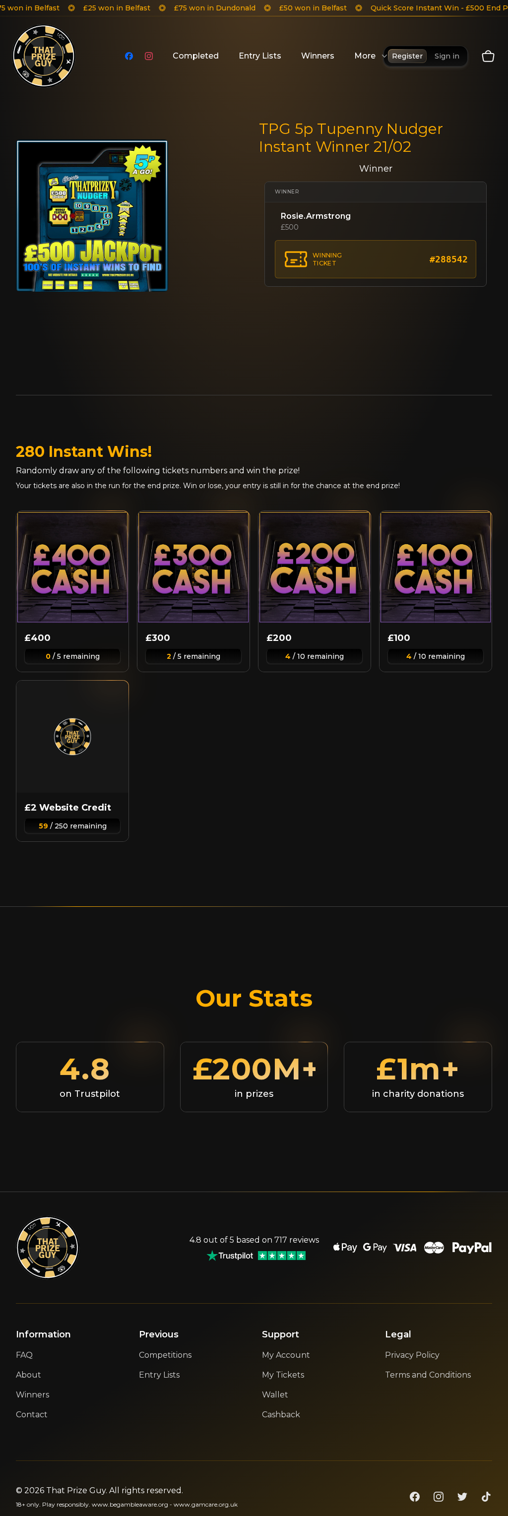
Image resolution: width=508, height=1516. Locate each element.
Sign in (447, 56)
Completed (196, 56)
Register (407, 56)
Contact (32, 1414)
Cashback (281, 1414)
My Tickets (283, 1375)
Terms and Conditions (428, 1375)
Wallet (275, 1394)
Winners (317, 56)
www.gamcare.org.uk (206, 1504)
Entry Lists (260, 56)
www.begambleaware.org (130, 1504)
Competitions (165, 1355)
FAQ (24, 1355)
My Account (286, 1355)
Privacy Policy (412, 1355)
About (28, 1375)
